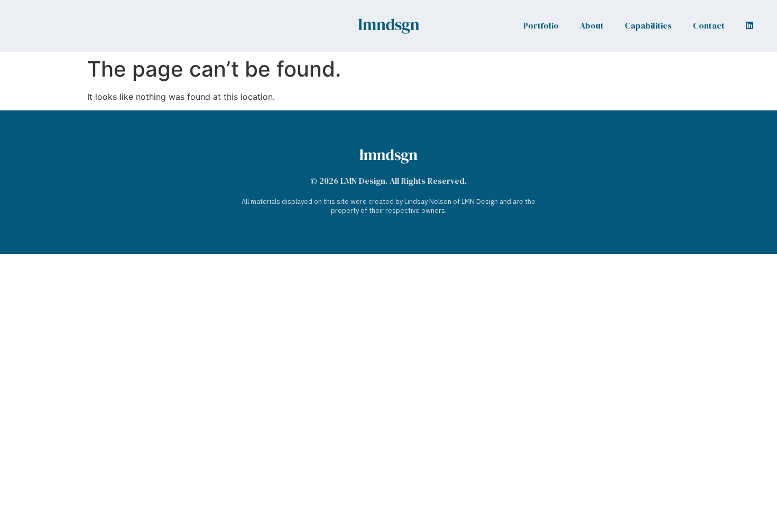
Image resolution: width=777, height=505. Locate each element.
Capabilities (648, 25)
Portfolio (541, 25)
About (592, 25)
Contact (709, 25)
